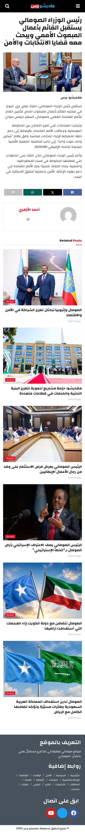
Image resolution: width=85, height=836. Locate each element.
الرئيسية (75, 775)
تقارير (48, 784)
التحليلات (60, 784)
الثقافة (40, 779)
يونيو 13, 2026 (74, 556)
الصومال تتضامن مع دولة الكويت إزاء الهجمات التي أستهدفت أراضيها (44, 626)
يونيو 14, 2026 (74, 477)
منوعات (53, 779)
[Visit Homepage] (42, 6)
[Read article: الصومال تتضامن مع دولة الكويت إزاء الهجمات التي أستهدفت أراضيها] (42, 591)
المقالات (75, 784)
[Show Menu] (78, 6)
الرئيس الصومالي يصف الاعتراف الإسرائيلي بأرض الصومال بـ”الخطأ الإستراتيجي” (43, 547)
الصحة (28, 779)
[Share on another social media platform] (13, 192)
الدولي (36, 784)
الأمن (49, 775)
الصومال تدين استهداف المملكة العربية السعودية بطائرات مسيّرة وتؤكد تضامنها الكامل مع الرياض (48, 706)
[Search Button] (7, 6)
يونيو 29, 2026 (74, 321)
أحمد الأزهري (29, 209)
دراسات (75, 789)
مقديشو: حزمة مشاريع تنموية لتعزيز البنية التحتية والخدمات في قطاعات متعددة (46, 391)
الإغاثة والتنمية (71, 779)
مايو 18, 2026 (74, 718)
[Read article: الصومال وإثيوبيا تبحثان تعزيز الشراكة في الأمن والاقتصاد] (42, 277)
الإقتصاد (23, 775)
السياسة (10, 301)
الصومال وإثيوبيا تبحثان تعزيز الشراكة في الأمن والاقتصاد (43, 312)
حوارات (24, 784)
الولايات (37, 775)
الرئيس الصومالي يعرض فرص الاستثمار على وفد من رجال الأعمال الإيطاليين (43, 469)
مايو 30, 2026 (74, 634)
